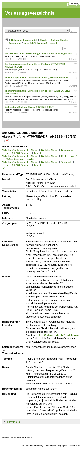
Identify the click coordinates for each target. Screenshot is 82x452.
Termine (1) (14, 421)
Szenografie (15, 43)
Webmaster (74, 445)
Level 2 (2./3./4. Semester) (18, 153)
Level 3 (53, 43)
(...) (3, 168)
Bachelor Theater (59, 40)
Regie (64, 156)
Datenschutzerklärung (32, 445)
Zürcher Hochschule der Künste (17, 437)
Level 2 (37, 153)
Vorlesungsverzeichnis (30, 13)
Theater (44, 40)
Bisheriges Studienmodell (24, 40)
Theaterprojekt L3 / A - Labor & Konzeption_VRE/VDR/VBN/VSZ (37, 77)
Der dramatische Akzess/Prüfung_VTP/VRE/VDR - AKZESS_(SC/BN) (39, 53)
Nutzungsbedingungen (56, 445)
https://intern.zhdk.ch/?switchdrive (58, 335)
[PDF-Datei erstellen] (7, 140)
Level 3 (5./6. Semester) (35, 43)
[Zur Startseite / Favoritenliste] (6, 40)
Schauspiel (66, 162)
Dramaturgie (67, 150)
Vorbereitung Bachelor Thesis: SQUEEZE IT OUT (29, 107)
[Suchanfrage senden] (65, 48)
